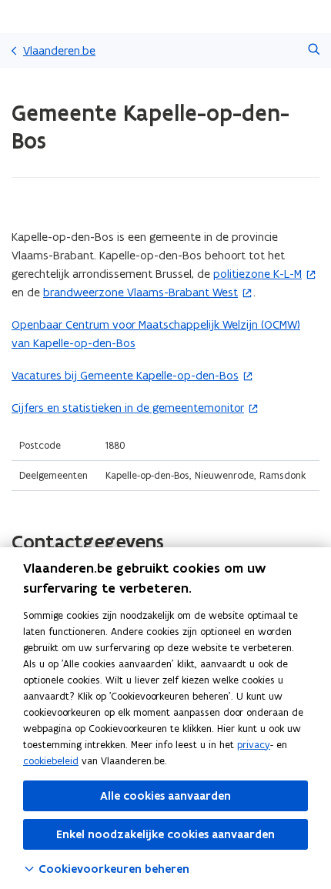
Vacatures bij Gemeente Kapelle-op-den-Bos (125, 375)
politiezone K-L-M (257, 273)
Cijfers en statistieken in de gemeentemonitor (128, 407)
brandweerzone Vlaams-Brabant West (140, 292)
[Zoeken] (313, 50)
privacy (253, 744)
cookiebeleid (51, 760)
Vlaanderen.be (59, 50)
